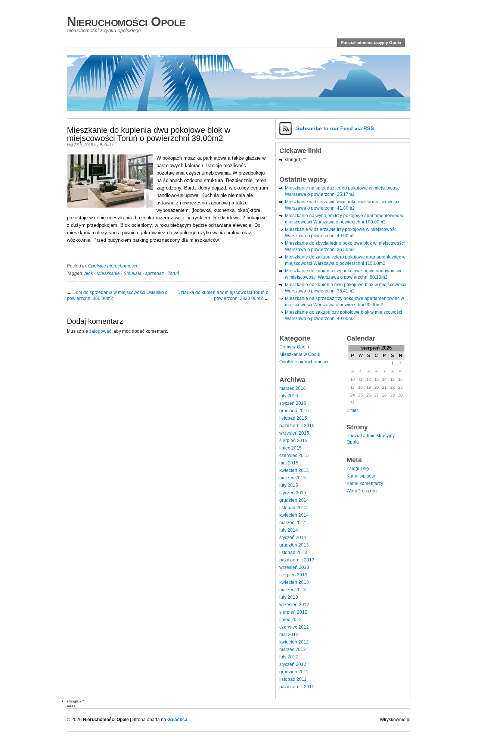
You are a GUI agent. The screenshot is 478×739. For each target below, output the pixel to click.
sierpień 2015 (293, 440)
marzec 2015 (292, 477)
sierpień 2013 (293, 574)
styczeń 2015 (292, 492)
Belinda (106, 145)
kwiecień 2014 (294, 515)
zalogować (100, 331)
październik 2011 (296, 686)
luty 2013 (288, 597)
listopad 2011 (293, 679)
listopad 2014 (293, 507)
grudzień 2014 (294, 500)
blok (88, 273)
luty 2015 (288, 485)
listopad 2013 (293, 552)
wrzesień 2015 (294, 433)
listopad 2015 (293, 418)
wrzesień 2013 (294, 567)
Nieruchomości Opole (126, 21)
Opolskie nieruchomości (112, 266)
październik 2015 (296, 425)
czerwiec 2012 (294, 627)
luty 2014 (288, 530)
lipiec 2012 (290, 619)
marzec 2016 (292, 388)
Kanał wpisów (361, 476)
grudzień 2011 (293, 671)
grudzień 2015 (294, 410)
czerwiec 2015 (294, 455)
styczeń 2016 (292, 403)
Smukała (133, 273)
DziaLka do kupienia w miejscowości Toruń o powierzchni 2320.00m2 (223, 295)
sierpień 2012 (293, 612)
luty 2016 (288, 395)
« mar (352, 410)
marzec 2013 (292, 589)
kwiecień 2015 (294, 470)
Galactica (177, 719)
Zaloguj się (358, 468)
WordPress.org (362, 491)
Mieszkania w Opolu (299, 354)
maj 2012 (288, 634)
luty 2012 (288, 657)
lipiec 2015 (290, 448)
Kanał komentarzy (365, 483)
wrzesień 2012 (294, 604)
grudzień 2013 (294, 545)
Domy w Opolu (294, 347)
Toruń (173, 273)
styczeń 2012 (292, 664)
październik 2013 (296, 560)
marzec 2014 (292, 522)
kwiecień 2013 (294, 582)
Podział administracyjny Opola (371, 42)
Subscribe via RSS (335, 128)
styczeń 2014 (292, 537)
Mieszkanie (108, 273)
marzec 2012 (292, 649)
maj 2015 (288, 463)
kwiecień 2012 (294, 642)
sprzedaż (154, 273)
